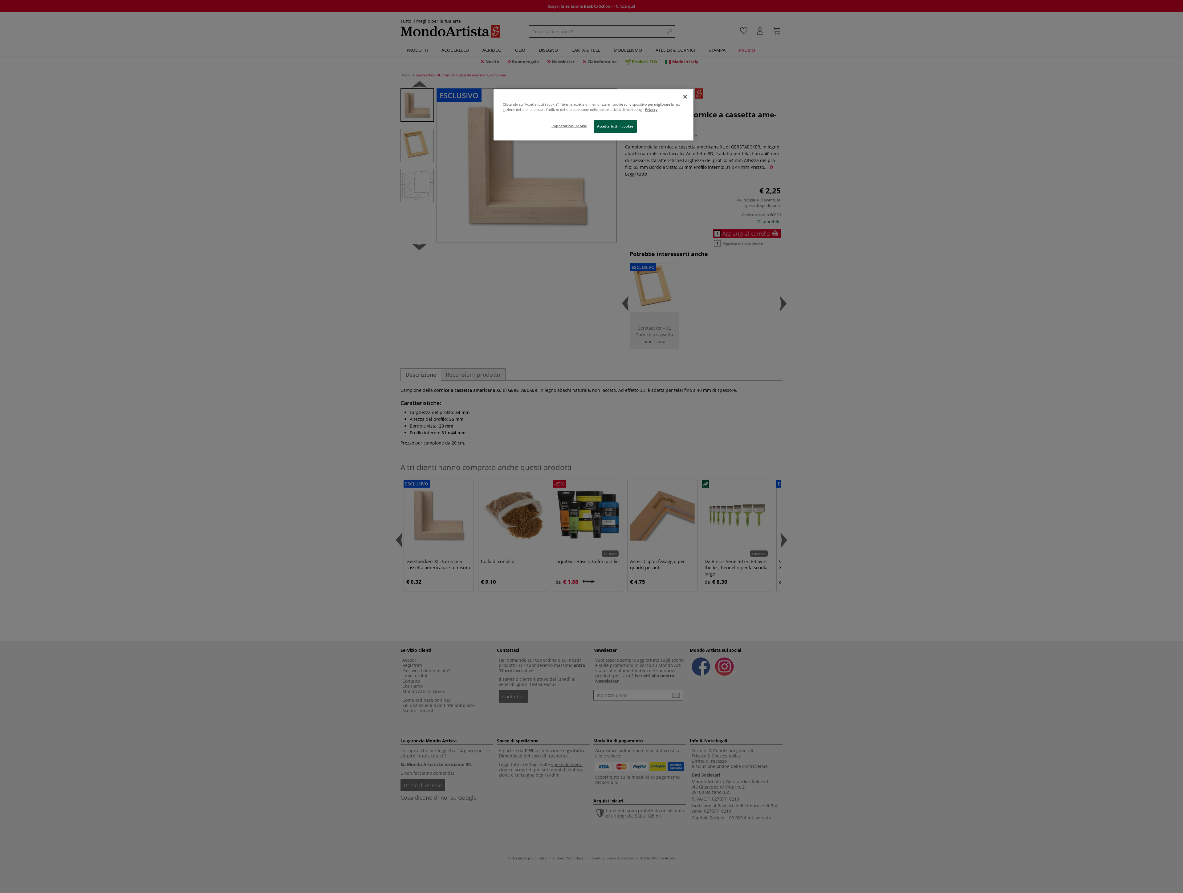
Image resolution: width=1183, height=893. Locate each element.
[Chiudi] (685, 97)
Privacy (651, 109)
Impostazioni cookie (569, 126)
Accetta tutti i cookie (615, 126)
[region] (594, 114)
